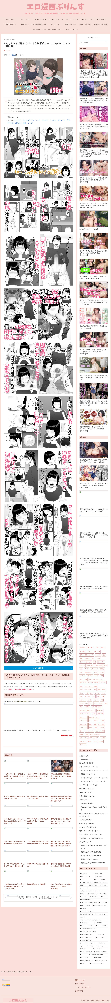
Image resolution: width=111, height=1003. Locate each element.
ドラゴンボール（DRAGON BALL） (91, 838)
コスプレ (96, 720)
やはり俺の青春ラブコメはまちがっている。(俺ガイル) (93, 815)
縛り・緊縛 (101, 724)
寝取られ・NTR (94, 738)
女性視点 (103, 738)
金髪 (95, 689)
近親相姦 (102, 669)
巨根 (103, 696)
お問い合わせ (79, 984)
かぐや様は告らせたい (87, 796)
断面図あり (100, 710)
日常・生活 (90, 675)
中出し (103, 647)
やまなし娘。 (83, 724)
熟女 (104, 655)
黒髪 (86, 679)
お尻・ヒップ (94, 669)
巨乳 (97, 647)
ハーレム (82, 675)
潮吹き (81, 693)
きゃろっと (83, 744)
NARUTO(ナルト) (85, 792)
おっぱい (82, 651)
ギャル (95, 672)
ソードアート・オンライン (88, 785)
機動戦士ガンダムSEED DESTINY (93, 863)
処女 (81, 669)
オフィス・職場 (100, 731)
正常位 (102, 720)
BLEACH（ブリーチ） (87, 823)
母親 (94, 662)
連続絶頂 (91, 717)
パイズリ (98, 655)
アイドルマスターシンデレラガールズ (94, 770)
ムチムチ (101, 672)
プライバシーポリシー (83, 987)
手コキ (81, 731)
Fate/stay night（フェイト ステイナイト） (94, 808)
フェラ (38, 120)
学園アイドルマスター (88, 774)
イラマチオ (61, 120)
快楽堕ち (87, 707)
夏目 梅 (14, 55)
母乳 (102, 700)
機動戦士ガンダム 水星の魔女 (91, 852)
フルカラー (101, 662)
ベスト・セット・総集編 (91, 686)
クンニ (103, 693)
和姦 (102, 675)
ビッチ (96, 675)
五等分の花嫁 (83, 756)
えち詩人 (93, 713)
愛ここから (87, 696)
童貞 (87, 734)
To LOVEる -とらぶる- (87, 789)
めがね (91, 727)
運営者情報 (79, 991)
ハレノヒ (101, 727)
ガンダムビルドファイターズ (91, 855)
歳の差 (89, 741)
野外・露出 (90, 665)
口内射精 (100, 713)
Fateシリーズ (83, 800)
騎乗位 (81, 734)
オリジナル (8, 50)
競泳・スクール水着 (95, 734)
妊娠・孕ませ (88, 672)
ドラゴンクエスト (85, 820)
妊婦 (90, 724)
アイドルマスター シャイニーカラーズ (94, 778)
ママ (97, 717)
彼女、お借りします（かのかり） (91, 834)
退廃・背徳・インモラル (95, 679)
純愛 (95, 724)
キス (81, 707)
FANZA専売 (99, 665)
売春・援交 (83, 741)
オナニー (103, 682)
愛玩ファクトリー (84, 713)
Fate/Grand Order (87, 803)
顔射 (91, 693)
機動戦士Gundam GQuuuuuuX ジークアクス (94, 847)
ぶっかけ (45, 120)
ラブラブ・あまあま (85, 662)
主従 (24, 123)
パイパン (96, 700)
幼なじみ (82, 710)
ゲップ (30, 123)
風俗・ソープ (83, 717)
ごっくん (53, 120)
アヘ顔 (89, 700)
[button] (106, 42)
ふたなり (18, 120)
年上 (90, 720)
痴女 (106, 703)
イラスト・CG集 (98, 703)
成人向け (18, 123)
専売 (93, 658)
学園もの (82, 665)
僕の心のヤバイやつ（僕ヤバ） (90, 831)
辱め (105, 665)
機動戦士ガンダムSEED (89, 859)
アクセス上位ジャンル (85, 689)
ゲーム (95, 741)
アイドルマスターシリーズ (88, 767)
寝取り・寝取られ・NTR (86, 655)
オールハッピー (90, 731)
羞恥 (98, 696)
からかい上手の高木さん (87, 827)
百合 (68, 120)
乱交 (81, 679)
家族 (96, 727)
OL (24, 120)
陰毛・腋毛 (83, 682)
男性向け (10, 123)
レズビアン (30, 120)
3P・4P (87, 669)
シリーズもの (83, 727)
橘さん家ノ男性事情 (86, 763)
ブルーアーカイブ (85, 759)
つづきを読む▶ (38, 668)
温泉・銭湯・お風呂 (96, 707)
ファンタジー (83, 720)
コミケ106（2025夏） (93, 682)
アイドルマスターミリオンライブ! (93, 781)
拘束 (87, 693)
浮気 (81, 672)
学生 (94, 696)
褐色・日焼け (101, 689)
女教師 (101, 741)
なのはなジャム (84, 703)
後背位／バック (91, 710)
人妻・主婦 (97, 651)
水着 (81, 696)
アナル (98, 658)
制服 (81, 658)
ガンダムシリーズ (85, 842)
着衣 (81, 686)
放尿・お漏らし (84, 738)
